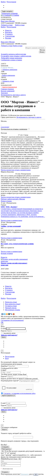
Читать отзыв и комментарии (11, 220)
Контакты (8, 32)
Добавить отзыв (8, 81)
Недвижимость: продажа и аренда (28, 117)
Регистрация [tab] (9, 356)
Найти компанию (8, 75)
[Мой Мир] (9, 314)
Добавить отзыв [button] (7, 25)
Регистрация (11, 2)
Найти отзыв (19, 25)
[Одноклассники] (7, 314)
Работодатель (6, 449)
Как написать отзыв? (12, 304)
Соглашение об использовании (12, 320)
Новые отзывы (6, 201)
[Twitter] (5, 314)
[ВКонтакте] (2, 314)
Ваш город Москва (8, 21)
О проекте (9, 34)
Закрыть (4, 429)
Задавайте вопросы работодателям (13, 54)
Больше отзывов (7, 253)
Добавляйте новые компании (11, 58)
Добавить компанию (9, 69)
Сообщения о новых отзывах (11, 60)
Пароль (3, 331)
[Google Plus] (14, 314)
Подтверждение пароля (10, 381)
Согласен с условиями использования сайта (19, 393)
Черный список (10, 308)
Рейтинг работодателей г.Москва (13, 199)
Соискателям (10, 36)
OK (2, 322)
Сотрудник (5, 447)
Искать (42, 52)
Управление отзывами (9, 13)
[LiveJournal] (11, 314)
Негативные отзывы (12, 310)
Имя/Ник (4, 366)
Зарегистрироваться (9, 87)
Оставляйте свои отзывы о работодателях (16, 56)
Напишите (25, 474)
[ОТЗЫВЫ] (10, 15)
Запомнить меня (9, 333)
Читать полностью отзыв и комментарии (16, 170)
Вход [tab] (7, 358)
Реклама (8, 38)
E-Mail (3, 370)
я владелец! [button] (5, 127)
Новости (8, 30)
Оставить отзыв (11, 306)
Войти (3, 2)
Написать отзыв (11, 302)
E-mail (3, 328)
